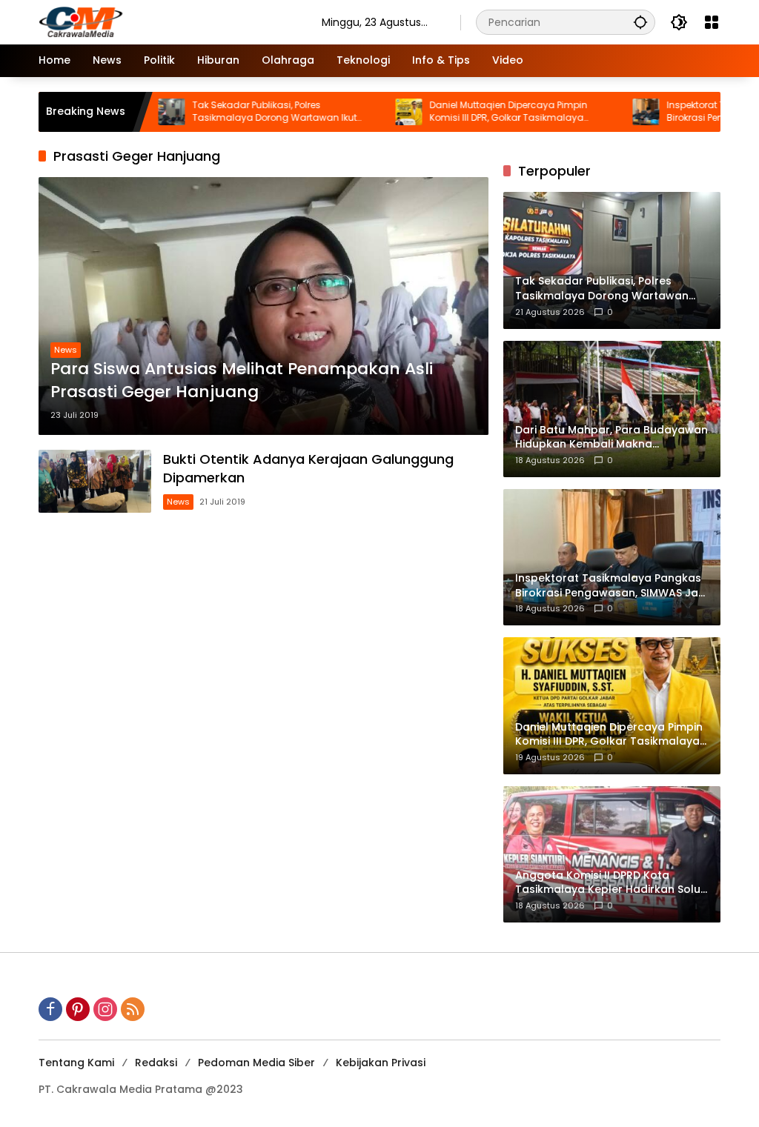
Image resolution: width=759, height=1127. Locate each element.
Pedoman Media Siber (256, 1062)
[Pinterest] (78, 1009)
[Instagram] (105, 1009)
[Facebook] (50, 1009)
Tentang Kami (76, 1062)
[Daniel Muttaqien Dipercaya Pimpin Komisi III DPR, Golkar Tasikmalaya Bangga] (373, 112)
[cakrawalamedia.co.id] (165, 21)
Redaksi (156, 1062)
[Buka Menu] (711, 22)
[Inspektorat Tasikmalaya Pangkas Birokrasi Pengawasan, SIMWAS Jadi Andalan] (610, 112)
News (65, 350)
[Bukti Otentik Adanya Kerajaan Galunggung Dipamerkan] (95, 481)
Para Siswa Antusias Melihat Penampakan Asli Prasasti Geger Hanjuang (241, 380)
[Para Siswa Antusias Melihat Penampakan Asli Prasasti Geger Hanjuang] (263, 305)
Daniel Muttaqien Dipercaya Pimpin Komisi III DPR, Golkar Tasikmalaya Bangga (473, 111)
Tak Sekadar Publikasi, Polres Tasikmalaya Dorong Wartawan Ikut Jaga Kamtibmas (239, 111)
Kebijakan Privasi (380, 1062)
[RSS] (133, 1009)
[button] (640, 22)
